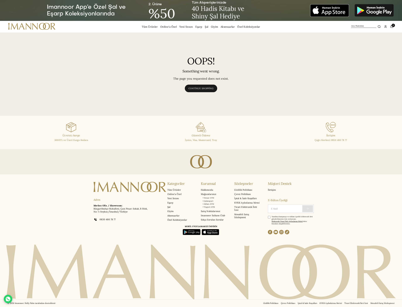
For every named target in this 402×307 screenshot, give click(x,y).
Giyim (214, 26)
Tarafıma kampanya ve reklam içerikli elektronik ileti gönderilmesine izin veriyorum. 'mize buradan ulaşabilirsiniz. (292, 220)
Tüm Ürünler (150, 26)
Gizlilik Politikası (243, 189)
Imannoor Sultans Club (213, 215)
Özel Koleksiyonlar (248, 26)
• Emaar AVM (208, 198)
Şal (206, 26)
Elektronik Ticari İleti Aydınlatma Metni (287, 221)
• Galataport (208, 201)
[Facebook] (270, 232)
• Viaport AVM (209, 207)
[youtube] (276, 232)
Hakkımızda (207, 189)
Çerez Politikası (242, 194)
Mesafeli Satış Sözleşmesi (241, 216)
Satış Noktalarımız (210, 211)
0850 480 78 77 (108, 219)
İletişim (272, 189)
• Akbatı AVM (208, 204)
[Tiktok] (287, 232)
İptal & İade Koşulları (245, 198)
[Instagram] (281, 232)
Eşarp (198, 26)
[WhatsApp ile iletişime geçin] (8, 299)
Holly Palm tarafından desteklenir (40, 303)
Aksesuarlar (228, 26)
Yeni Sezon (186, 26)
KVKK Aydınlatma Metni (247, 202)
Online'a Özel (168, 26)
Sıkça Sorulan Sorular (212, 219)
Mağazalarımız (208, 194)
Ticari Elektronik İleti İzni (245, 208)
